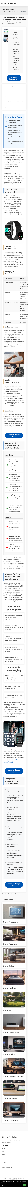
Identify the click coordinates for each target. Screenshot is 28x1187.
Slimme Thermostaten (10, 922)
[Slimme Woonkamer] (14, 933)
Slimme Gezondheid (10, 1098)
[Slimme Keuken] (14, 955)
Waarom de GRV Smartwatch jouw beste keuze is (16, 58)
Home (5, 11)
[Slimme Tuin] (14, 999)
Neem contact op (7, 1167)
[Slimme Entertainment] (14, 1110)
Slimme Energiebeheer (11, 1032)
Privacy (4, 1162)
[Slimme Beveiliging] (14, 1044)
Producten (12, 11)
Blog (3, 1154)
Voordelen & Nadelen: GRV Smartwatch (16, 51)
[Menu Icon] (2, 3)
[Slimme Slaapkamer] (14, 977)
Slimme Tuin (7, 1010)
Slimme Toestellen (9, 1137)
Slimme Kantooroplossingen (13, 1076)
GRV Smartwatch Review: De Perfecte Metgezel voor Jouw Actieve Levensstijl (14, 19)
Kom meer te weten (16, 1185)
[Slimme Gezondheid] (14, 1088)
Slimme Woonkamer (10, 944)
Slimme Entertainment (10, 1120)
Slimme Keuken (8, 966)
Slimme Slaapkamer (10, 988)
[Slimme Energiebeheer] (14, 1022)
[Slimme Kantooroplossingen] (14, 1066)
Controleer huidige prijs (13, 78)
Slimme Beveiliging (9, 1054)
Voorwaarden (6, 1165)
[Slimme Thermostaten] (14, 911)
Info (3, 1151)
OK (24, 1185)
